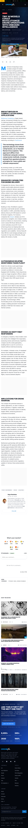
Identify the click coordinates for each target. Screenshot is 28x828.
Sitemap (13, 825)
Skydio (2, 773)
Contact (3, 793)
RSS (18, 825)
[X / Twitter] (2, 761)
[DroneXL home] (10, 4)
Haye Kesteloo (12, 494)
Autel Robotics (4, 770)
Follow (14, 511)
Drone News (17, 768)
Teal (2, 780)
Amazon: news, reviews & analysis (17, 581)
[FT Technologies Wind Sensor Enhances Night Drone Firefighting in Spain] (14, 631)
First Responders (7, 490)
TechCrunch (18, 140)
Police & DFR (17, 775)
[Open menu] (2, 4)
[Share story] (6, 61)
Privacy (3, 825)
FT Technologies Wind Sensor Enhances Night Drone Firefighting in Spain (12, 641)
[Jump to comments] (14, 61)
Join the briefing (8, 723)
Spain (15, 490)
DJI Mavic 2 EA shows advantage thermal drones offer (10, 664)
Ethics (2, 799)
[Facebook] (6, 761)
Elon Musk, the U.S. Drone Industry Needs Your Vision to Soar (10, 618)
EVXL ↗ (3, 801)
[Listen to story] (10, 61)
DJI (2, 768)
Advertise (3, 796)
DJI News (17, 770)
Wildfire (21, 490)
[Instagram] (14, 761)
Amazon (10, 9)
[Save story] (2, 61)
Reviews (17, 783)
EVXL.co (11, 504)
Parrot (2, 775)
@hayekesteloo (19, 507)
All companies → (4, 783)
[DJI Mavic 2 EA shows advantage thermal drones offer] (14, 654)
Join (24, 811)
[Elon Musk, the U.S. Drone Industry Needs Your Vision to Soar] (14, 608)
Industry (17, 785)
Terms (8, 825)
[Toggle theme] (25, 4)
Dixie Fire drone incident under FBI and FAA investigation (9, 690)
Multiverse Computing (7, 118)
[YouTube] (10, 761)
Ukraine (16, 778)
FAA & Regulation (19, 773)
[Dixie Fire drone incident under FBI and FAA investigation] (14, 681)
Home (3, 9)
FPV (16, 780)
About (2, 791)
